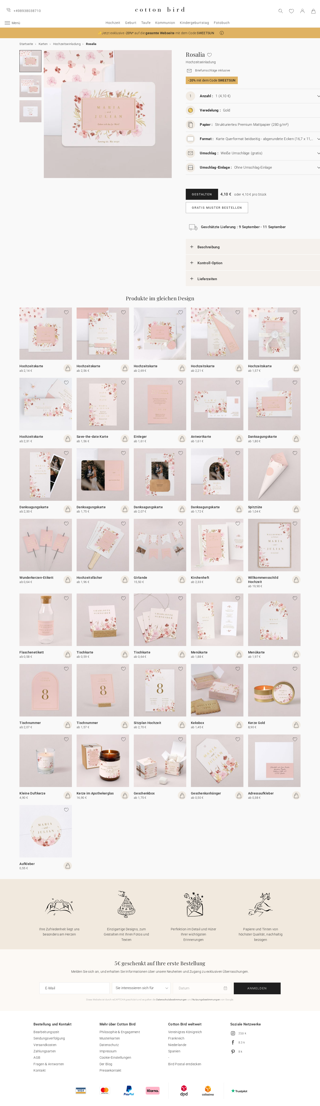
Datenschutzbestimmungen (171, 999)
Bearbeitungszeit (46, 1032)
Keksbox (197, 723)
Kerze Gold (256, 723)
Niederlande (177, 1045)
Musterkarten (110, 1038)
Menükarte (199, 652)
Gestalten (202, 194)
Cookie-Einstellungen (115, 1057)
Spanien (174, 1051)
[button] (222, 33)
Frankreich (176, 1038)
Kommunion (165, 23)
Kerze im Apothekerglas (95, 793)
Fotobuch (222, 23)
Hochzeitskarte (31, 366)
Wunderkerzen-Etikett (36, 577)
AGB (36, 1057)
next (46, 117)
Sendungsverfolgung (49, 1038)
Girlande (140, 577)
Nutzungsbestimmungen (206, 999)
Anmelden (257, 988)
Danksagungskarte (262, 436)
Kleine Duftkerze (32, 793)
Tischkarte (85, 652)
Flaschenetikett (31, 652)
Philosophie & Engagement (120, 1032)
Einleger (140, 436)
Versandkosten (44, 1045)
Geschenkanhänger (206, 793)
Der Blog (106, 1064)
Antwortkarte (201, 436)
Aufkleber (27, 864)
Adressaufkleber (261, 793)
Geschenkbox (144, 793)
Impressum (108, 1051)
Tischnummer (30, 723)
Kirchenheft (200, 577)
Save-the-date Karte (92, 436)
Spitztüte (255, 507)
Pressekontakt (111, 1070)
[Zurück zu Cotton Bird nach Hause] (160, 15)
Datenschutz (109, 1045)
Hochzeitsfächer (89, 577)
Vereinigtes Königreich (185, 1032)
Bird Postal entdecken (184, 1064)
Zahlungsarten (44, 1051)
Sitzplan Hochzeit (147, 723)
